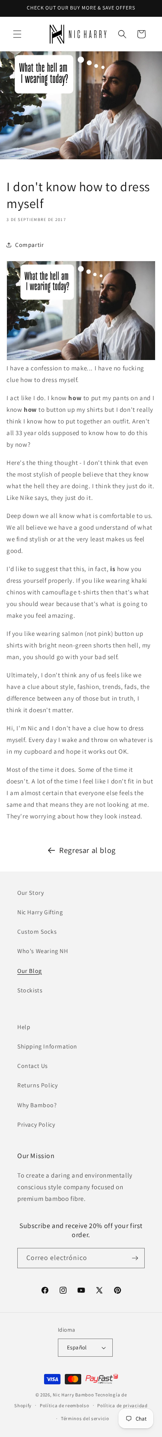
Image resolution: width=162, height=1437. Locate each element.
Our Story (30, 893)
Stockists (29, 990)
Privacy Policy (36, 1124)
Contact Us (32, 1066)
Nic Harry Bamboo (73, 1395)
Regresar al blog (87, 850)
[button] (17, 34)
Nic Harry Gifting (40, 912)
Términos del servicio (85, 1418)
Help (23, 1027)
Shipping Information (47, 1046)
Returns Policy (37, 1085)
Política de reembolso (64, 1405)
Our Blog (29, 971)
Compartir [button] (29, 245)
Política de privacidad (122, 1405)
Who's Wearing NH (42, 951)
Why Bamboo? (37, 1105)
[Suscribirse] (134, 1258)
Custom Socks (37, 931)
